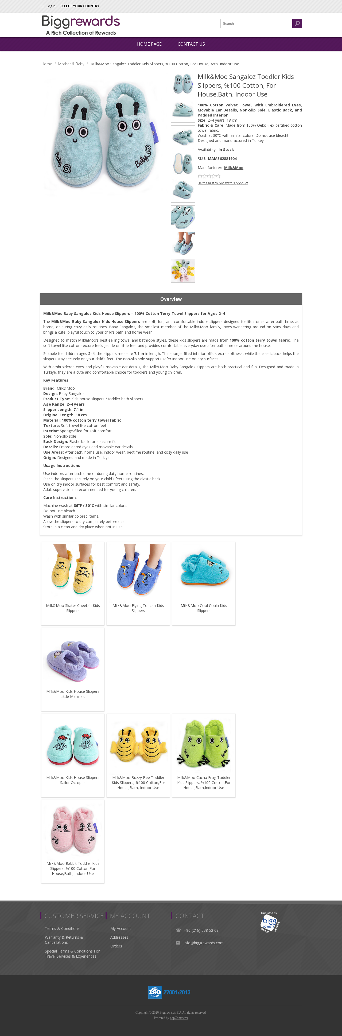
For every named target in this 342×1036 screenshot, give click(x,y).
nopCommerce (179, 1018)
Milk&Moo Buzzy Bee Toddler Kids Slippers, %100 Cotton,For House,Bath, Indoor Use (138, 782)
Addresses (119, 937)
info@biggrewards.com (204, 942)
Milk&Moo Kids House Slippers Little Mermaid (72, 694)
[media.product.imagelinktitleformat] (72, 573)
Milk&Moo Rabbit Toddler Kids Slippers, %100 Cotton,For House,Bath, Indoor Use (72, 868)
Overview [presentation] (171, 299)
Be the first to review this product (223, 183)
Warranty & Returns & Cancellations (64, 940)
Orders (116, 946)
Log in (51, 6)
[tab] (171, 299)
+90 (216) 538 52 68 (201, 930)
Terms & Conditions (62, 928)
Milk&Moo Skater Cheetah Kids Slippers (73, 608)
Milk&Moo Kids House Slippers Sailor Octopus (72, 780)
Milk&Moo (233, 167)
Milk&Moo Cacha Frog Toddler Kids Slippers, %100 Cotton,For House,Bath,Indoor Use (204, 782)
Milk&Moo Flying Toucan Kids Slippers (138, 608)
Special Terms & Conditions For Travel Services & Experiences (72, 954)
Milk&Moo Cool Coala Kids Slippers (204, 608)
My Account (120, 928)
